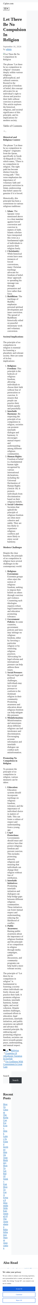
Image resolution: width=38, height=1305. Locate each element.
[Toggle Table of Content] (4, 131)
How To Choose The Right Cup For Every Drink (5, 1119)
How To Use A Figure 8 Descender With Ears (5, 1199)
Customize (19, 1294)
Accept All (19, 1289)
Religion (15, 1050)
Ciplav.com (8, 3)
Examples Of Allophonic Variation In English (12, 1056)
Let (6, 1050)
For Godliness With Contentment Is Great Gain (13, 1064)
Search (6, 1076)
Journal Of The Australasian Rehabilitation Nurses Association (5, 1230)
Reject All (19, 1300)
